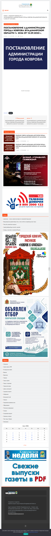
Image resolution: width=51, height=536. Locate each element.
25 (13, 439)
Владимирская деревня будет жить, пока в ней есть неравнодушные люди (19, 221)
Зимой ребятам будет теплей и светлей (11, 227)
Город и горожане (7, 383)
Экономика (5, 421)
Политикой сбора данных (32, 531)
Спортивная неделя (7, 413)
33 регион (5, 364)
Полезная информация (8, 408)
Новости (5, 400)
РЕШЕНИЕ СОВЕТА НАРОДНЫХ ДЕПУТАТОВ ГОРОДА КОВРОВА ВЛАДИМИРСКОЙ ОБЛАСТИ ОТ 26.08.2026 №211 (31, 137)
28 (31, 439)
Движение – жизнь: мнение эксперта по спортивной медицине (17, 219)
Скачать (10, 113)
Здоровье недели (7, 391)
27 (25, 439)
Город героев (6, 380)
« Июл (24, 445)
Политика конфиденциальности (16, 513)
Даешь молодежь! (7, 389)
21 (31, 437)
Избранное (5, 394)
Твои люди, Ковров (7, 419)
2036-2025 (6, 113)
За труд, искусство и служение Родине (11, 230)
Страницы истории (7, 416)
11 (12, 435)
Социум (5, 410)
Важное (5, 372)
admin (6, 36)
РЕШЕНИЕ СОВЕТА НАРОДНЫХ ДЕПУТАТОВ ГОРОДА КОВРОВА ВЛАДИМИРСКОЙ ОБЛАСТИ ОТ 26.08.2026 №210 (31, 146)
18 (12, 437)
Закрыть (26, 534)
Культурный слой (7, 397)
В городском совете (7, 369)
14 (31, 435)
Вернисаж (5, 375)
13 (25, 435)
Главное (5, 378)
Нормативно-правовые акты (11, 24)
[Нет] (49, 532)
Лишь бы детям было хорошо (9, 224)
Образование (6, 405)
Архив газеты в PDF (7, 367)
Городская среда (7, 386)
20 (25, 437)
